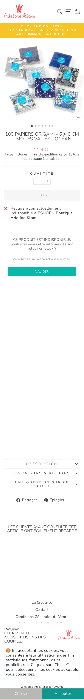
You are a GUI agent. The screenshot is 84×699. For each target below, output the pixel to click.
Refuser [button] (11, 629)
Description (42, 464)
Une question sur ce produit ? (42, 484)
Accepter (63, 693)
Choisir (21, 693)
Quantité (42, 174)
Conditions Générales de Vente (42, 616)
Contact (41, 609)
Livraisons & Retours (42, 473)
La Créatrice (42, 602)
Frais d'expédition (44, 154)
